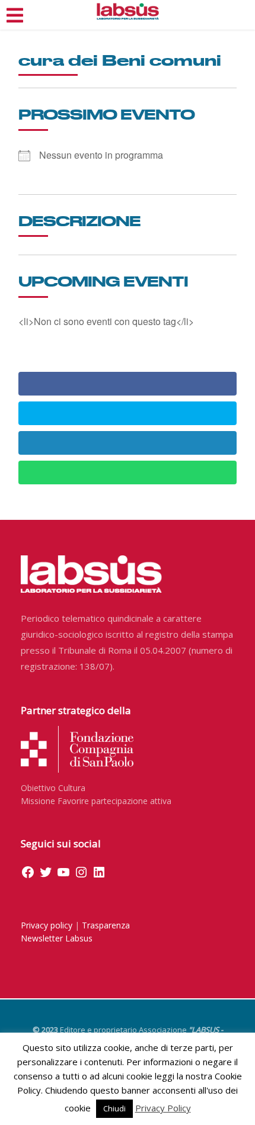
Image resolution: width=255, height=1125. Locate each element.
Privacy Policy (163, 1108)
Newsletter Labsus (57, 938)
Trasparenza (106, 925)
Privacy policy (46, 925)
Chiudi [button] (114, 1108)
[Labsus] (128, 11)
